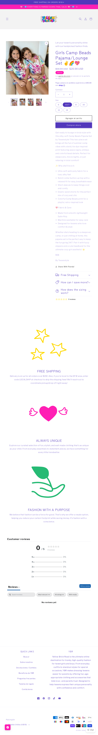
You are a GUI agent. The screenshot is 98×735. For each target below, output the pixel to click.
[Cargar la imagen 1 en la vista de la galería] (14, 102)
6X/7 (67, 105)
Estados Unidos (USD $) (17, 725)
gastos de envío (64, 76)
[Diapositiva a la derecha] (46, 102)
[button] (7, 19)
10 (84, 105)
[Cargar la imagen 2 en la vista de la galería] (22, 102)
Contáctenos (27, 689)
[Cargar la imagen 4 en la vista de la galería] (38, 102)
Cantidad (58, 90)
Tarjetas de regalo (26, 684)
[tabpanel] (49, 610)
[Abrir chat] (8, 727)
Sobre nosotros (26, 662)
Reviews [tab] (13, 587)
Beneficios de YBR (26, 673)
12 (59, 110)
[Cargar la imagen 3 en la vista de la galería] (30, 102)
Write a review (85, 586)
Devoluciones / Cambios (26, 668)
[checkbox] (73, 594)
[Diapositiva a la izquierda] (8, 102)
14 (67, 110)
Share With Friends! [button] (66, 267)
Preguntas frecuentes (26, 678)
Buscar (26, 657)
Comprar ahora (74, 125)
